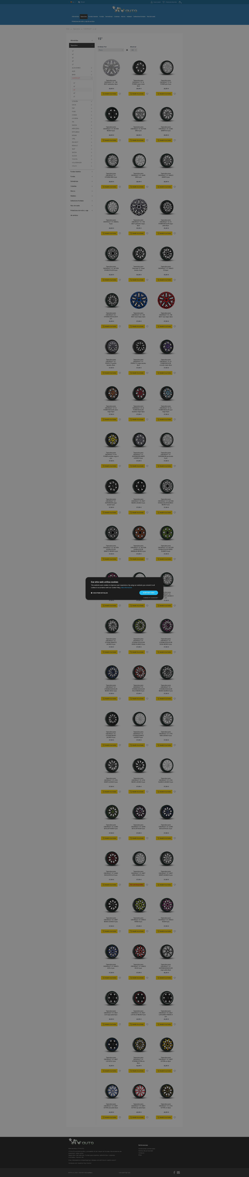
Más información (126, 587)
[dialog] (124, 588)
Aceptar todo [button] (148, 593)
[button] (99, 593)
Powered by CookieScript (150, 597)
